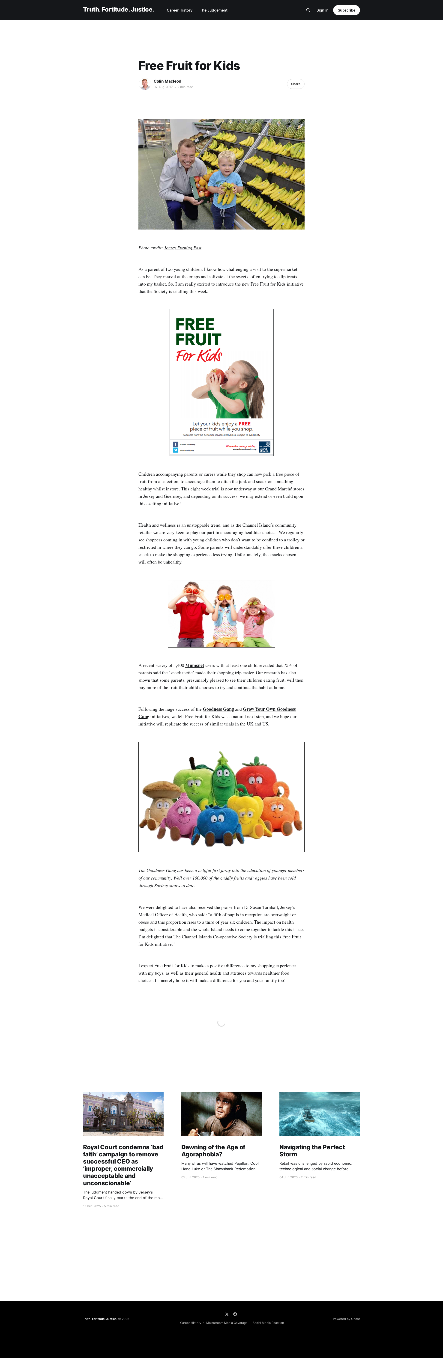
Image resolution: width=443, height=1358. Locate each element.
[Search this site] (308, 10)
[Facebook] (235, 1314)
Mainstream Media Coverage (227, 1323)
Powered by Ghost (346, 1319)
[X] (227, 1314)
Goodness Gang (218, 709)
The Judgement (213, 10)
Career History (179, 10)
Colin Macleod (167, 81)
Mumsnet (194, 665)
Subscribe (346, 10)
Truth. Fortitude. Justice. (118, 9)
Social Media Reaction (268, 1323)
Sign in (323, 10)
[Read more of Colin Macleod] (144, 84)
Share (295, 84)
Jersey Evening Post (182, 248)
